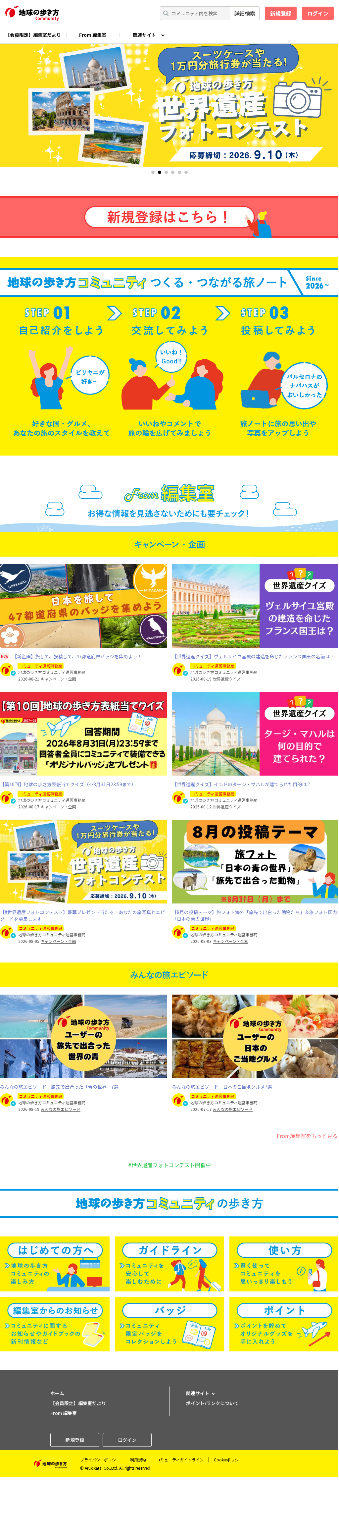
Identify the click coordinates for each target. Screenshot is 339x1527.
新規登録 (280, 13)
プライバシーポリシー (100, 1459)
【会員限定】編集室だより (33, 34)
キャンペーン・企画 (58, 679)
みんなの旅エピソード (60, 1109)
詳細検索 (244, 13)
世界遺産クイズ (227, 679)
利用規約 (138, 1459)
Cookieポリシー (228, 1459)
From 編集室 (92, 34)
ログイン (317, 13)
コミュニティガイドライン (180, 1459)
